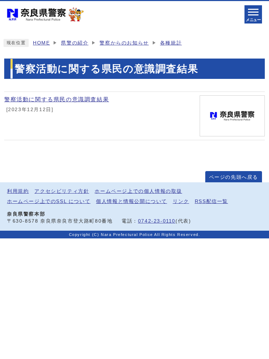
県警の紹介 (74, 43)
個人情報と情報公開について (131, 201)
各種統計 (171, 43)
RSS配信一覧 (211, 201)
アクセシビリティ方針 (61, 191)
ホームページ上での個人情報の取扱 (138, 191)
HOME (41, 43)
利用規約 (18, 191)
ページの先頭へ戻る (233, 177)
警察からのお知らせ (124, 43)
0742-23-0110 (156, 221)
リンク (181, 201)
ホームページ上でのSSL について (48, 201)
